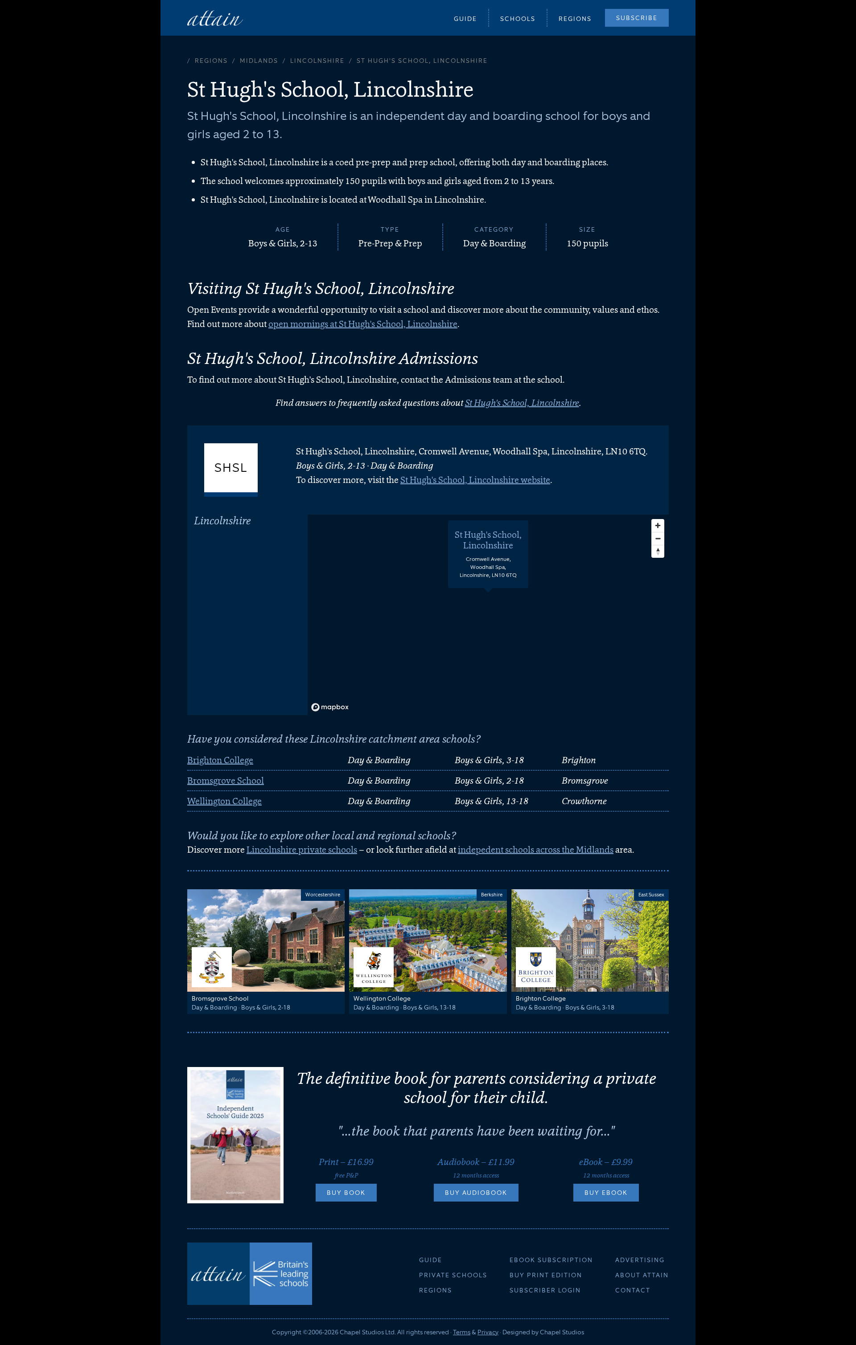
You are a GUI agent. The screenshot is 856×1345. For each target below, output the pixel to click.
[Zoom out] (657, 538)
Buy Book (346, 1193)
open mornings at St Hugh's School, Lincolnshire (362, 324)
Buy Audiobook (476, 1193)
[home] (215, 17)
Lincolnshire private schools (302, 849)
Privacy (487, 1332)
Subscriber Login (545, 1290)
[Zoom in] (657, 525)
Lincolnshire (317, 61)
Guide (465, 19)
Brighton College (220, 760)
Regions (575, 19)
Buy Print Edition (546, 1275)
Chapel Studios (562, 1332)
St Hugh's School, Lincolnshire (522, 403)
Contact (632, 1290)
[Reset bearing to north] (657, 551)
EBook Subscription (551, 1259)
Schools (517, 19)
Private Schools (453, 1275)
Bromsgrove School (225, 780)
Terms (461, 1332)
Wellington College (224, 801)
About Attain (642, 1275)
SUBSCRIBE (637, 18)
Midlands (259, 61)
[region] (488, 615)
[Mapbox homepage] (330, 707)
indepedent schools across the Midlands (535, 849)
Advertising (640, 1259)
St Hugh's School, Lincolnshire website (475, 480)
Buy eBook (606, 1193)
